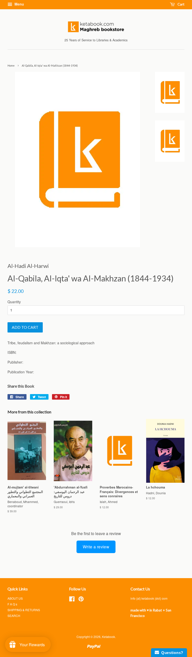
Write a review (96, 547)
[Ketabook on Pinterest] (81, 600)
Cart (180, 4)
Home (11, 65)
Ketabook (108, 636)
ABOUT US (15, 598)
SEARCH (14, 615)
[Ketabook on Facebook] (72, 600)
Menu (19, 4)
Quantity (14, 301)
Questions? (171, 652)
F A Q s (12, 604)
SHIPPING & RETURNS (24, 610)
